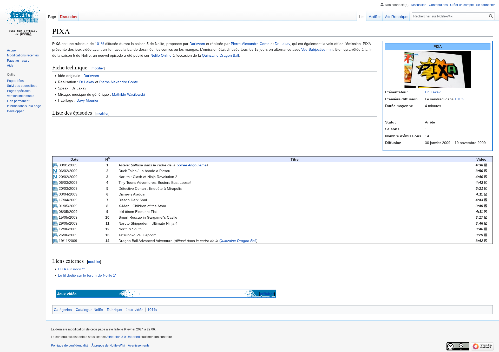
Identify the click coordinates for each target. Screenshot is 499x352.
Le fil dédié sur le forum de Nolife (85, 275)
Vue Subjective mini (317, 49)
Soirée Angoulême (191, 165)
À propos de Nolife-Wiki (108, 345)
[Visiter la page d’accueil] (23, 21)
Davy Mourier (87, 100)
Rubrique (114, 310)
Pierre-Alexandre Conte (250, 44)
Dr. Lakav (433, 92)
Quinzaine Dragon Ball (220, 55)
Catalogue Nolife (89, 310)
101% (459, 99)
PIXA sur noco (69, 269)
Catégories (63, 310)
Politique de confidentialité (69, 345)
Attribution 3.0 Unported (123, 337)
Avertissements (138, 345)
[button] (15, 111)
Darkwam (197, 44)
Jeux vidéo (134, 310)
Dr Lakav (86, 82)
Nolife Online (161, 55)
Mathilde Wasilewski (128, 94)
